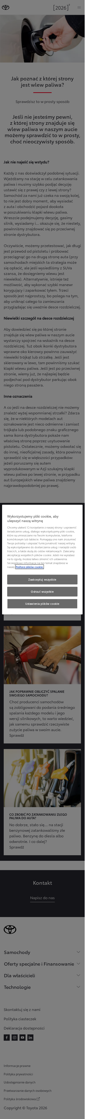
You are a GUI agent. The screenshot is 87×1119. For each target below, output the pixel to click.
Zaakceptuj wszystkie (42, 579)
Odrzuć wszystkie (42, 591)
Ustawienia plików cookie (42, 603)
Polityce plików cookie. (29, 567)
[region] (42, 559)
